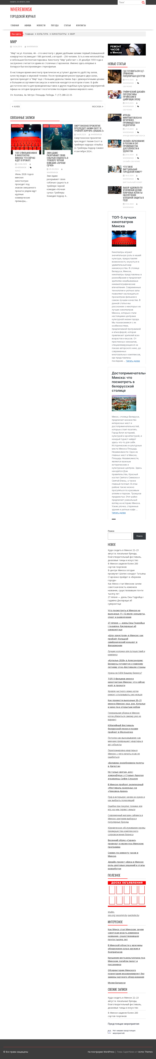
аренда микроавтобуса (134, 135)
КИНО (46, 126)
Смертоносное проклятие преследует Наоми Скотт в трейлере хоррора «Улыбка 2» (89, 128)
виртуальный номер (132, 182)
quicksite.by (133, 915)
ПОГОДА (54, 25)
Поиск (111, 531)
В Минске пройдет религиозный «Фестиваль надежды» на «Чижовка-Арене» (125, 788)
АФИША (28, 25)
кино (17, 170)
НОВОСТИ (41, 25)
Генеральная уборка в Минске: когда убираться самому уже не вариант (124, 716)
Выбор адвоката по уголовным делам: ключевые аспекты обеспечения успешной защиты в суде (133, 194)
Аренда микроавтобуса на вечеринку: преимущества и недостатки (132, 120)
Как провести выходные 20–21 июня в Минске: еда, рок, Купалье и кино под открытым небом (126, 703)
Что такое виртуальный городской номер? (132, 169)
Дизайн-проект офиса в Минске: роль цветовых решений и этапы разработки (126, 865)
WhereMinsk (32, 46)
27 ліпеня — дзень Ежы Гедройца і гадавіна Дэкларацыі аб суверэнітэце (126, 600)
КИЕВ (17, 106)
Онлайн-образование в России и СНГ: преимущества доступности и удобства (133, 146)
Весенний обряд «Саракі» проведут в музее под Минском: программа (126, 843)
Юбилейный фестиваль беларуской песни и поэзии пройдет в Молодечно (123, 728)
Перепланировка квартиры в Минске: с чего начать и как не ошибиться (124, 753)
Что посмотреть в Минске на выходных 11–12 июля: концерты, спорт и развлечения (126, 614)
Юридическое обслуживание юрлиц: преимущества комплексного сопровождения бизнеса (126, 831)
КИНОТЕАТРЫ (17, 126)
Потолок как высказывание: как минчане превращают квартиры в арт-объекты (125, 741)
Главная (15, 25)
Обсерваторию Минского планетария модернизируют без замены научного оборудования (126, 973)
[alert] (127, 1031)
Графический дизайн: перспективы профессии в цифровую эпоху (134, 95)
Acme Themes (145, 1051)
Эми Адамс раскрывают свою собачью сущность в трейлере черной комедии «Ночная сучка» (57, 159)
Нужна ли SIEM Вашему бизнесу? (125, 672)
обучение (127, 86)
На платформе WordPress (101, 1051)
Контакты (81, 25)
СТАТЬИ (67, 25)
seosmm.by (121, 915)
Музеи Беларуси (117, 982)
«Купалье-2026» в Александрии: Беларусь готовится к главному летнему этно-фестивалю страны (126, 664)
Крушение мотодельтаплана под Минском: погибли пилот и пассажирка (126, 961)
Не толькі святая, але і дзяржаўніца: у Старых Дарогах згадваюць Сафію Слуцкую (126, 775)
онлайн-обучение (131, 161)
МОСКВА (96, 106)
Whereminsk (21, 9)
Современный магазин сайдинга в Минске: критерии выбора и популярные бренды (125, 818)
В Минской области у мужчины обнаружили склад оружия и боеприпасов (125, 948)
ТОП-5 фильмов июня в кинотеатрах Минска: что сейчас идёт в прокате (26, 156)
